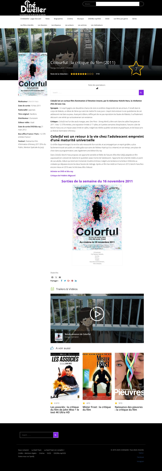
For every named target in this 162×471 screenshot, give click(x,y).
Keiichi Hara (33, 101)
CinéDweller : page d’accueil (30, 19)
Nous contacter (23, 450)
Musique (80, 19)
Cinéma (70, 19)
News (48, 19)
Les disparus (56, 25)
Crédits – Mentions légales (27, 453)
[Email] (59, 277)
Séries (134, 19)
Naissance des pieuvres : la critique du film (129, 408)
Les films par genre (121, 19)
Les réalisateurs (97, 25)
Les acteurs (69, 25)
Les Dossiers (42, 25)
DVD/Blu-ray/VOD (94, 19)
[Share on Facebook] (52, 277)
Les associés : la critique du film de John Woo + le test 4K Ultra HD (64, 409)
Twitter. (141, 453)
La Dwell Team (36, 450)
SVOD (107, 19)
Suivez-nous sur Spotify (26, 456)
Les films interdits (27, 25)
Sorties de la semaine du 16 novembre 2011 (97, 181)
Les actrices (82, 25)
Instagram (140, 461)
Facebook (140, 457)
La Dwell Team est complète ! (54, 450)
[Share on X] (56, 277)
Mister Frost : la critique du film (97, 408)
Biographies (58, 19)
